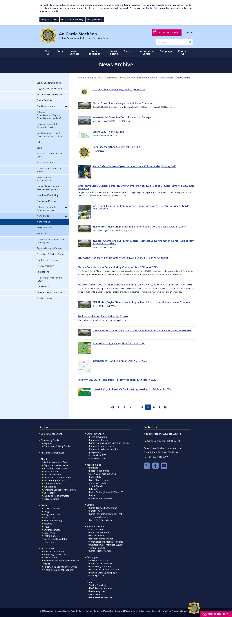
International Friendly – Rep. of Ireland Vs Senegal (122, 117)
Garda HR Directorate (100, 550)
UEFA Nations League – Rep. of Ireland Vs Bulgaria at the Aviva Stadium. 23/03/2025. (142, 330)
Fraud (46, 526)
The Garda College (98, 517)
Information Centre (96, 526)
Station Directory (97, 585)
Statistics (93, 467)
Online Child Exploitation (56, 538)
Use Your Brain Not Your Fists (104, 569)
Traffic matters (51, 535)
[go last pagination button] (165, 407)
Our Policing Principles (55, 480)
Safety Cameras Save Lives (102, 473)
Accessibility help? (169, 32)
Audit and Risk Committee (56, 495)
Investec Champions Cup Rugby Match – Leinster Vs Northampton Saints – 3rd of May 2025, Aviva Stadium (143, 242)
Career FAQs (95, 510)
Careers (90, 504)
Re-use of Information (161, 611)
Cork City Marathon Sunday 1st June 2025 (117, 146)
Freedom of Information (101, 538)
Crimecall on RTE (97, 455)
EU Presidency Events (100, 532)
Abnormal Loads (97, 483)
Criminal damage (52, 529)
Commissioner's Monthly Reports (106, 541)
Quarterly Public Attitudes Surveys (106, 544)
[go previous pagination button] (118, 407)
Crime (44, 505)
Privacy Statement (180, 611)
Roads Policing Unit (99, 470)
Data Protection (97, 535)
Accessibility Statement (114, 611)
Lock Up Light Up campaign (103, 572)
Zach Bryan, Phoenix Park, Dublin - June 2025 (119, 89)
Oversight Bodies (52, 483)
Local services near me (100, 597)
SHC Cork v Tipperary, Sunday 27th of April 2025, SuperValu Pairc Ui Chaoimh (123, 257)
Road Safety (95, 476)
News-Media (166, 77)
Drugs (47, 511)
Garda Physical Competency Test (105, 513)
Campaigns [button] (166, 51)
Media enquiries (97, 591)
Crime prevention (98, 436)
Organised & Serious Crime (57, 477)
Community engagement (101, 446)
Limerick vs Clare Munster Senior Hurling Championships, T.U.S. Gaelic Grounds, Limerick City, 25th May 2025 (136, 187)
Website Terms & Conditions (137, 611)
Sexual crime (50, 517)
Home (81, 77)
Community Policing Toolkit (57, 446)
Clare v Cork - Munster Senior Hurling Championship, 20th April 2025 (118, 267)
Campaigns (92, 557)
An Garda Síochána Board (56, 468)
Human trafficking (53, 520)
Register (48, 443)
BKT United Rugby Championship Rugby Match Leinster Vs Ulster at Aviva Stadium (141, 302)
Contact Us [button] (183, 52)
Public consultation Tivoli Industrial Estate (103, 316)
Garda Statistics (97, 529)
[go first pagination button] (112, 407)
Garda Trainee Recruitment (103, 507)
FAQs (78, 611)
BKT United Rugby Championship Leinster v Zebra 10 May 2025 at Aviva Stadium (140, 226)
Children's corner (97, 458)
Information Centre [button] (146, 52)
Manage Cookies (94, 19)
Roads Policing (93, 464)
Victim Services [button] (74, 52)
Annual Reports (97, 547)
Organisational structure (56, 465)
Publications (50, 486)
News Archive (183, 77)
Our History (49, 492)
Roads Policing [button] (113, 52)
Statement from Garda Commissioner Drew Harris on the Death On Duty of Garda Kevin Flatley (141, 207)
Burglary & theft (52, 514)
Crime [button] (60, 51)
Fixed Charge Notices (99, 480)
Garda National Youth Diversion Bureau (109, 442)
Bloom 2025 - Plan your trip (108, 131)
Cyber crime (49, 532)
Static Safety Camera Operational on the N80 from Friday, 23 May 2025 (134, 166)
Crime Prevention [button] (94, 52)
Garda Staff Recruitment (101, 520)
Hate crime (49, 542)
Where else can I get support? (59, 569)
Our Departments (108, 77)
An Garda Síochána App (52, 452)
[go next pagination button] (160, 407)
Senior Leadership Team (56, 462)
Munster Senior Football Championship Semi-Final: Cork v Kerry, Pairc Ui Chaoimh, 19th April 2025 (135, 284)
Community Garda (50, 440)
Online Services (51, 471)
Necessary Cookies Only (72, 19)
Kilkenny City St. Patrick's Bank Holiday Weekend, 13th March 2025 (117, 379)
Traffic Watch (96, 486)
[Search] (190, 42)
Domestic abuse (52, 508)
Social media (95, 594)
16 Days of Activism (98, 560)
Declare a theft (51, 557)
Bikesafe (93, 489)
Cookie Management (51, 433)
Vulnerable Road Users (100, 498)
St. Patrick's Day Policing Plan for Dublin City (119, 343)
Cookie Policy (153, 8)
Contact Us (91, 582)
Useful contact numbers (101, 588)
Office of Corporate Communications (138, 77)
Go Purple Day (96, 575)
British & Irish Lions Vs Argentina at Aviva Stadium (122, 103)
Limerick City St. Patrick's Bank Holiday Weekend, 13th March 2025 (132, 389)
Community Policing (99, 440)
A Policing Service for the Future (60, 489)
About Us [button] (48, 52)
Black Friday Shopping (100, 566)
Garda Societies (51, 498)
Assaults (48, 523)
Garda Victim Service (54, 551)
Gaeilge (189, 32)
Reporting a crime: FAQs (56, 554)
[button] (66, 106)
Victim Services (48, 548)
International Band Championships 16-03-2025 (120, 360)
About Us (91, 77)
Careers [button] (128, 51)
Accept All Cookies (49, 19)
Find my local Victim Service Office (60, 566)
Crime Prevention (95, 433)
